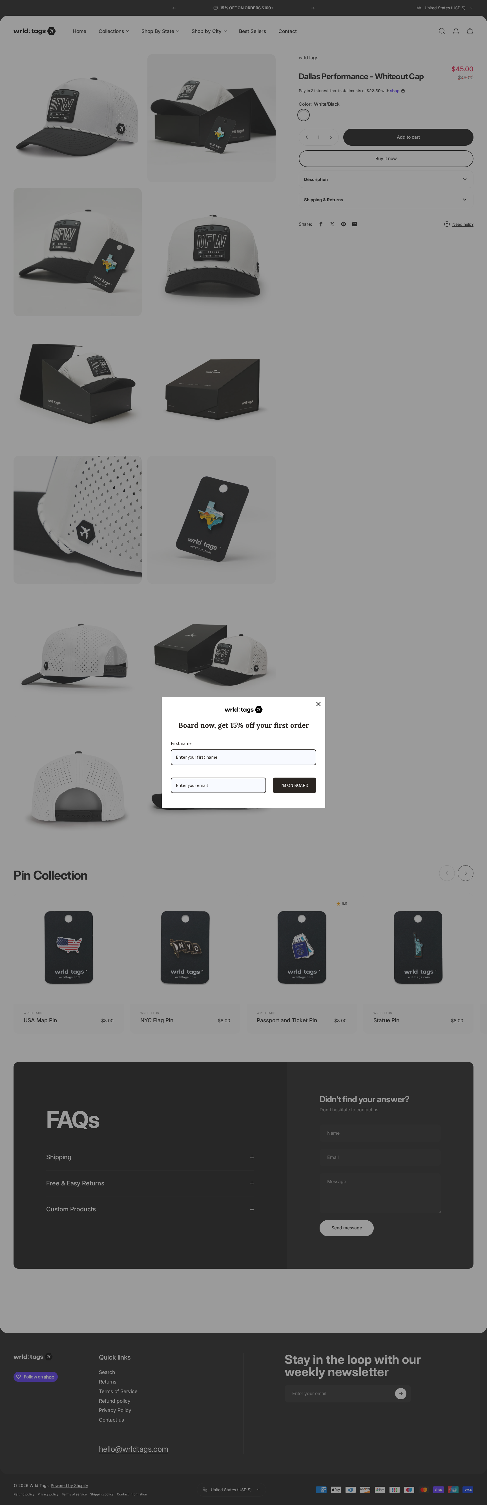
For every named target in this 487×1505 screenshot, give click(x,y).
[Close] (318, 704)
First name (181, 743)
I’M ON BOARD (294, 785)
